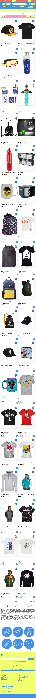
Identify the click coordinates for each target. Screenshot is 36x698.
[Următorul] (20, 601)
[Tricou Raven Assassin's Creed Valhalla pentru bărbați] (9, 417)
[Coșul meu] (34, 4)
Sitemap (19, 679)
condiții (15, 661)
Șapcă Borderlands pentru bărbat (24, 333)
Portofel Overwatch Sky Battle (23, 365)
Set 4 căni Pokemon (21, 172)
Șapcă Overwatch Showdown (6, 43)
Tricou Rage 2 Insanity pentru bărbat (24, 268)
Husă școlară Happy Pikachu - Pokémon (7, 75)
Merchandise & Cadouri (7, 10)
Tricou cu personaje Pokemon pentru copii (25, 462)
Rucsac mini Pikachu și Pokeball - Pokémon (8, 140)
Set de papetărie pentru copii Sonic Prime (8, 107)
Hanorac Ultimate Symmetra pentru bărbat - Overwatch (26, 495)
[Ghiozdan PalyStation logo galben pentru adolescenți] (9, 288)
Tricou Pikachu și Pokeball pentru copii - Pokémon (25, 398)
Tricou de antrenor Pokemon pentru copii (8, 462)
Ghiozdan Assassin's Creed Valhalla (7, 268)
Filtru (4, 16)
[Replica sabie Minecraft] (26, 95)
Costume (13, 6)
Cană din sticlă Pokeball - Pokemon (7, 204)
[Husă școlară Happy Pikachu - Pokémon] (9, 62)
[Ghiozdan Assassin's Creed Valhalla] (9, 256)
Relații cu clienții (18, 665)
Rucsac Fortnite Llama (5, 236)
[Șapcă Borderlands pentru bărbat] (26, 320)
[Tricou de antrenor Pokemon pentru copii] (9, 449)
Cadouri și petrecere (30, 7)
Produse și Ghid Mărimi (5, 677)
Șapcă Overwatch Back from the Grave (7, 365)
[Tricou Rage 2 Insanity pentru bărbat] (26, 256)
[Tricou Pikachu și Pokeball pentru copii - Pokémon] (26, 385)
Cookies (19, 678)
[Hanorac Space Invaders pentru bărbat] (26, 578)
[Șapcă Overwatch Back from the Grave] (9, 352)
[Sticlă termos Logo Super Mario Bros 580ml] (9, 159)
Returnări (2, 678)
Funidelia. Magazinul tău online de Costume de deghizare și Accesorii (6, 4)
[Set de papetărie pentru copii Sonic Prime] (9, 95)
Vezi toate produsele (31, 601)
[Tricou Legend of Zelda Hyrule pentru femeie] (26, 30)
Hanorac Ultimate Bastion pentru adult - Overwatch (8, 591)
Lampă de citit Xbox (21, 140)
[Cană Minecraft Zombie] (9, 385)
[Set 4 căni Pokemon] (26, 159)
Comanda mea (3, 675)
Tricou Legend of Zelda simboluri (24, 558)
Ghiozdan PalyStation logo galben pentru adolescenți (8, 302)
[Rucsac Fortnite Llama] (9, 224)
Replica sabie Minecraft (22, 107)
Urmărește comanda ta (19, 669)
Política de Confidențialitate (23, 677)
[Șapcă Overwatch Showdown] (9, 30)
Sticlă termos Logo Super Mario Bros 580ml (8, 172)
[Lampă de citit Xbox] (26, 127)
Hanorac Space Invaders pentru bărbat (25, 591)
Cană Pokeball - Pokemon (22, 204)
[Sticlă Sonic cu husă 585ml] (26, 62)
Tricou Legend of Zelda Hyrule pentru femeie (26, 43)
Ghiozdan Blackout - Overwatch (23, 301)
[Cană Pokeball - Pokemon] (26, 191)
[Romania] (2, 687)
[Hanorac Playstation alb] (9, 481)
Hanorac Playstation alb (5, 494)
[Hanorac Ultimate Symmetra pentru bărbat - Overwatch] (26, 481)
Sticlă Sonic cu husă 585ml (22, 75)
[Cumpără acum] (17, 49)
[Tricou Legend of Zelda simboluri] (26, 546)
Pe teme (4, 6)
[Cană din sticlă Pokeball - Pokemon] (9, 191)
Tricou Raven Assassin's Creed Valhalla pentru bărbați (9, 430)
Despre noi (20, 680)
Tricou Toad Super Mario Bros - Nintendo (25, 236)
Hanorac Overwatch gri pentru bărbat (7, 526)
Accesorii (22, 6)
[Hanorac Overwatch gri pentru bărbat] (9, 513)
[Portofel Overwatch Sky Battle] (26, 352)
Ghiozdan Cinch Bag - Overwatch (6, 333)
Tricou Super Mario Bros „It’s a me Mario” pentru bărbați (9, 559)
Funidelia (2, 10)
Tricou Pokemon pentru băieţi (23, 526)
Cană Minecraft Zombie (5, 397)
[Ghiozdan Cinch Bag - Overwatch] (9, 320)
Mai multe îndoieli (4, 679)
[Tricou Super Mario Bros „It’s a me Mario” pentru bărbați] (9, 546)
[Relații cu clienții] (32, 4)
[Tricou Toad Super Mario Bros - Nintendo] (26, 224)
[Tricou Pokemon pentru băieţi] (26, 513)
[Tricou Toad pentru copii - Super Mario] (26, 417)
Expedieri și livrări (4, 676)
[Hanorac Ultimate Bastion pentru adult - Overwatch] (9, 578)
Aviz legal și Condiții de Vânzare (23, 676)
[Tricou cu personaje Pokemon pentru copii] (26, 449)
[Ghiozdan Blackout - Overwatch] (26, 288)
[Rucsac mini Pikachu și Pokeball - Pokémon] (9, 127)
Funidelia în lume (21, 675)
